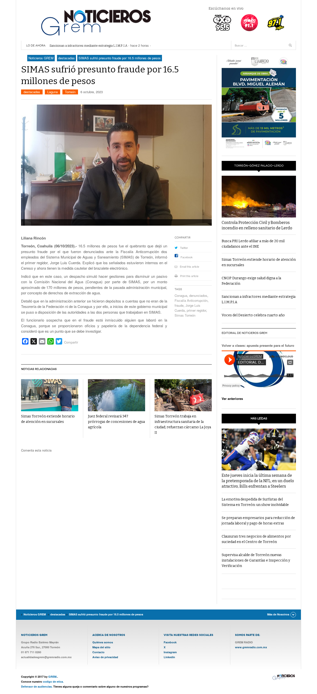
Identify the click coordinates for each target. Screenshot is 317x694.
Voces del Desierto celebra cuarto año (253, 315)
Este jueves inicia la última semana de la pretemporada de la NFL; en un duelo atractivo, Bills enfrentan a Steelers (258, 481)
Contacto (98, 652)
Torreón (70, 91)
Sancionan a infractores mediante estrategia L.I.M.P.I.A (88, 45)
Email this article (189, 266)
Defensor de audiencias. (37, 686)
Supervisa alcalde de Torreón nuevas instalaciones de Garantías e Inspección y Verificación (256, 560)
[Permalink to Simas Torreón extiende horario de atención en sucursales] (49, 395)
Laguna (52, 91)
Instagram (170, 652)
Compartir (71, 342)
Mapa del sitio (101, 647)
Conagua (181, 295)
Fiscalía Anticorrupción (191, 300)
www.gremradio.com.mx (251, 647)
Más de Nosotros (278, 614)
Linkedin (169, 657)
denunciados (198, 295)
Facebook (187, 257)
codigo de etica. (53, 681)
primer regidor (196, 310)
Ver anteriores (232, 398)
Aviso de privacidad (105, 657)
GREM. (52, 676)
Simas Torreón (185, 315)
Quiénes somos (102, 642)
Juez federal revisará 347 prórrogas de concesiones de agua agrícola (116, 421)
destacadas (32, 91)
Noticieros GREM (95, 22)
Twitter (184, 248)
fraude (179, 305)
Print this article (189, 276)
